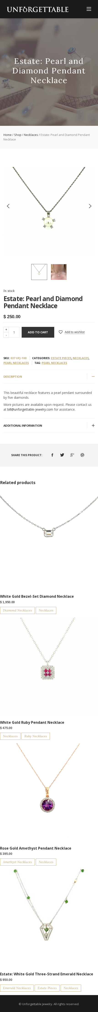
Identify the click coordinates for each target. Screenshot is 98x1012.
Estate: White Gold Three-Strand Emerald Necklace (46, 974)
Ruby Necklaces (35, 736)
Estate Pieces (61, 358)
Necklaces (31, 135)
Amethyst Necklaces (17, 862)
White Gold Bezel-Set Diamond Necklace (37, 596)
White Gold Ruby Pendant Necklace (32, 722)
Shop (17, 135)
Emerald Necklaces (17, 988)
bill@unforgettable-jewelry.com (30, 409)
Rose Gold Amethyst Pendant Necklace (35, 848)
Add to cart (38, 332)
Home (7, 135)
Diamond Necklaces (17, 610)
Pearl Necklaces (16, 363)
